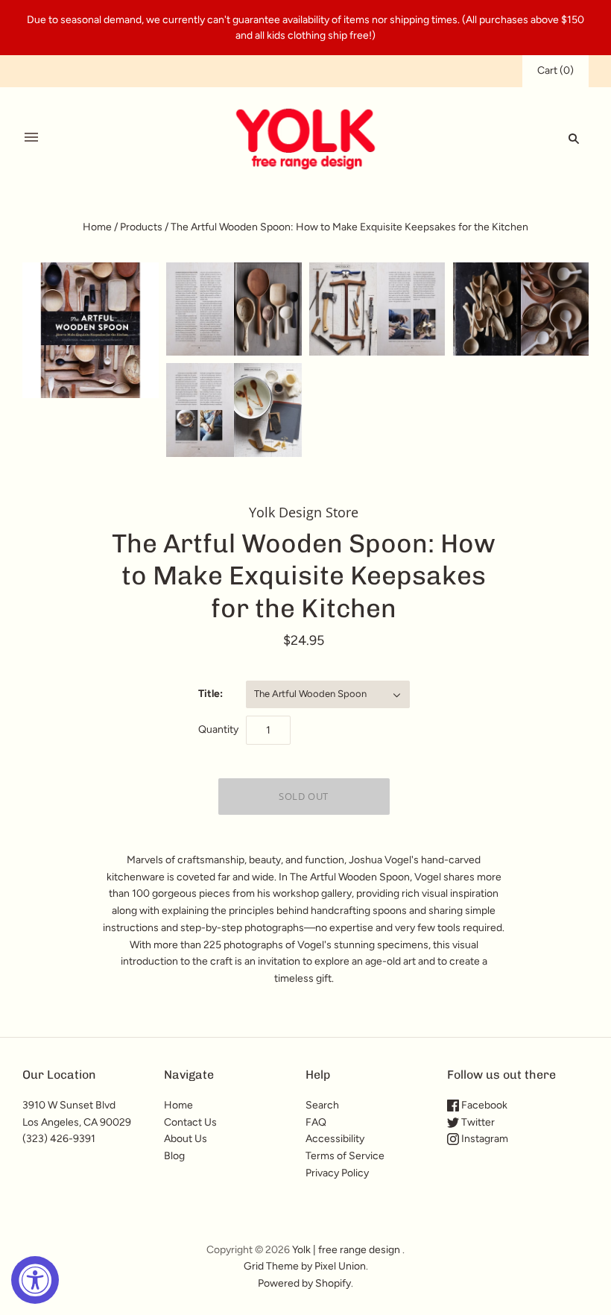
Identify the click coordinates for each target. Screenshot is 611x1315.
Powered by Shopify (304, 1283)
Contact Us (190, 1122)
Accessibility (335, 1138)
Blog (174, 1156)
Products (141, 227)
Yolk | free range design (346, 1249)
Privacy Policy (337, 1173)
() (555, 70)
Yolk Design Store (303, 512)
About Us (185, 1138)
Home (97, 227)
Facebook (483, 1105)
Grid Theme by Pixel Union (305, 1266)
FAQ (316, 1122)
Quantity (218, 729)
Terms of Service (345, 1156)
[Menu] (31, 138)
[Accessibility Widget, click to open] (35, 1280)
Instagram (483, 1138)
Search (322, 1105)
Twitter (477, 1122)
